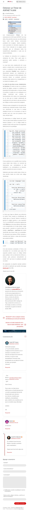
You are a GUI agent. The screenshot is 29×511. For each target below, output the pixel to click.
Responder (7, 367)
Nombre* (6, 462)
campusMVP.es (16, 289)
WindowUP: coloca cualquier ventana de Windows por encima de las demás (15, 317)
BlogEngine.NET (19, 507)
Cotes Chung (21, 508)
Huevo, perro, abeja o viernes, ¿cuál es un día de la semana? (14, 496)
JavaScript (14, 17)
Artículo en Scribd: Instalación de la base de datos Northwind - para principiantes (14, 324)
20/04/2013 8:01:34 (13, 422)
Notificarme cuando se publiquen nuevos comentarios (15, 490)
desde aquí (5, 268)
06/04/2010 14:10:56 (14, 379)
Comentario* (7, 474)
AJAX (6, 17)
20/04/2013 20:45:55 (15, 438)
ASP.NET (9, 17)
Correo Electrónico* (8, 468)
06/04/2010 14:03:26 (14, 343)
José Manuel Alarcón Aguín (15, 377)
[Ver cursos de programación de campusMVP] (14, 331)
